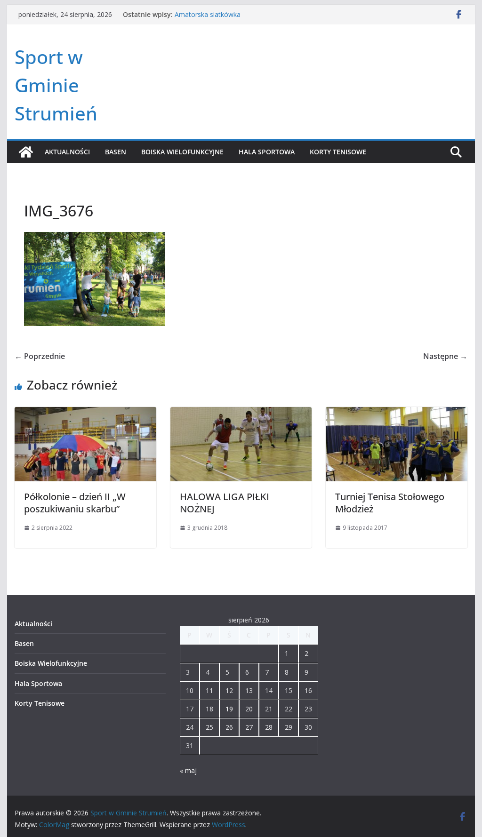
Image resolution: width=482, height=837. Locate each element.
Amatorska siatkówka (208, 14)
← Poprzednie (40, 356)
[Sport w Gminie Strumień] (26, 152)
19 (229, 708)
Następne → (445, 356)
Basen (115, 151)
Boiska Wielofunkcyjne (182, 151)
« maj (188, 770)
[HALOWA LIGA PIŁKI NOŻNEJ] (241, 413)
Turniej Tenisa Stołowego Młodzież (389, 502)
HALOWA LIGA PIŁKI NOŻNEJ (224, 502)
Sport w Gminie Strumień (56, 85)
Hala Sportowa (267, 151)
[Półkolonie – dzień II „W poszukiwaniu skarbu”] (85, 413)
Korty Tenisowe (338, 151)
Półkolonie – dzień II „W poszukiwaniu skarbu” (75, 502)
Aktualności (67, 151)
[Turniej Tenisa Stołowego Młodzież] (396, 413)
